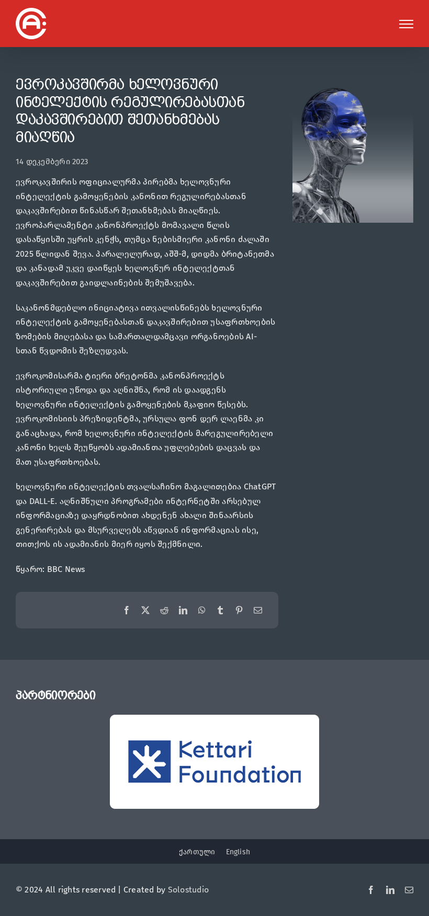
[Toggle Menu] (406, 24)
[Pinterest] (239, 610)
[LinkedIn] (183, 610)
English (238, 852)
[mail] (409, 890)
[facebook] (371, 890)
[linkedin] (390, 890)
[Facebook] (126, 610)
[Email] (258, 610)
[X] (145, 610)
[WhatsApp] (202, 610)
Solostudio (188, 890)
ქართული (197, 852)
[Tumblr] (220, 610)
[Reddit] (164, 610)
